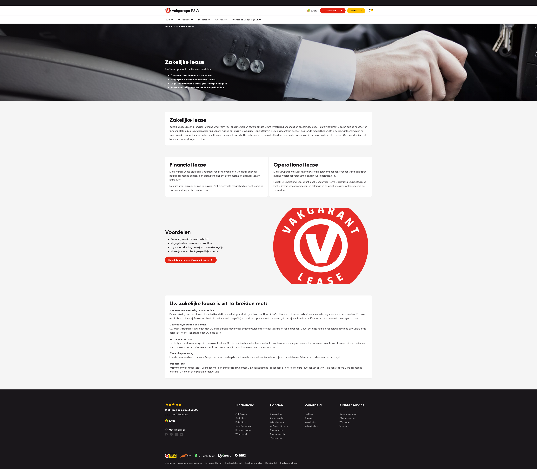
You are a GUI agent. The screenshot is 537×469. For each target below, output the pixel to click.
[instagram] (176, 434)
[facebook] (166, 434)
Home (167, 26)
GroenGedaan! (207, 455)
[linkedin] (181, 434)
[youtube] (171, 434)
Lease (175, 26)
